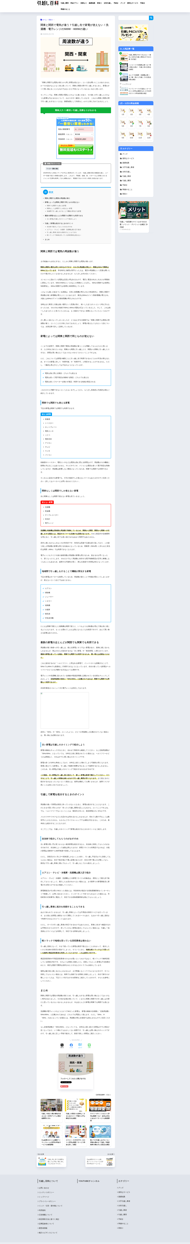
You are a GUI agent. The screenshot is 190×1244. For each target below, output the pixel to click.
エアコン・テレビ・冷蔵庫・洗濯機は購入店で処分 (64, 229)
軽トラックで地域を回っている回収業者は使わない (64, 235)
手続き (116, 3)
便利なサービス (132, 3)
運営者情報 (43, 1228)
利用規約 (42, 1210)
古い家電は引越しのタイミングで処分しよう (62, 219)
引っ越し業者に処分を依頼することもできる (62, 232)
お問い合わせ (44, 1188)
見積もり (83, 3)
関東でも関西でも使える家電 (56, 205)
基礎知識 (92, 3)
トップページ (44, 1197)
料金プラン (74, 3)
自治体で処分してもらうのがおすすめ (59, 226)
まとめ (47, 239)
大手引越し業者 (128, 167)
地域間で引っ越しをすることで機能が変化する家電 (64, 211)
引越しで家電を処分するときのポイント (59, 223)
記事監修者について (46, 1224)
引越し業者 (126, 176)
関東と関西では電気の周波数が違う (57, 198)
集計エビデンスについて (48, 1233)
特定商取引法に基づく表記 (49, 1219)
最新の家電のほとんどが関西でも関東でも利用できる (64, 215)
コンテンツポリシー (46, 1192)
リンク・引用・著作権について (50, 1206)
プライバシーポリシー (47, 1201)
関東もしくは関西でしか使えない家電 (59, 208)
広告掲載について (45, 1215)
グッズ (122, 3)
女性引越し (108, 3)
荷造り (99, 3)
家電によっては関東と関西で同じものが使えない (62, 202)
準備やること (65, 9)
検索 (151, 18)
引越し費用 (65, 3)
